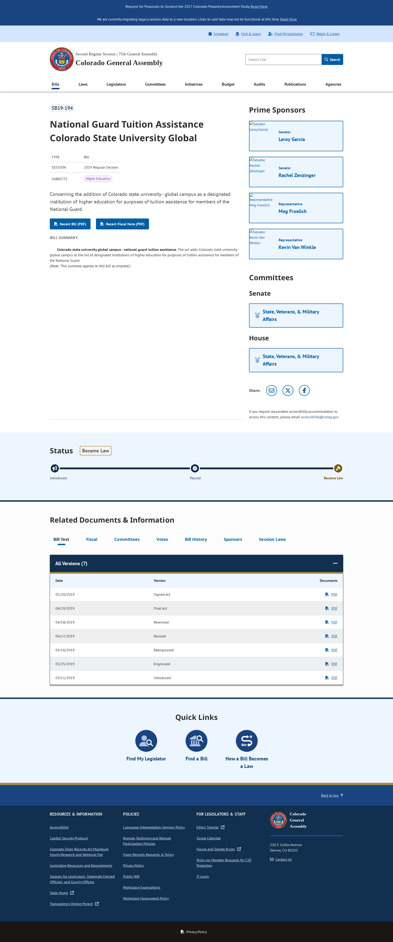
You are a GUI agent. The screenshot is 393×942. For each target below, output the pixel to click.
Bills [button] (55, 84)
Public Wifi (131, 876)
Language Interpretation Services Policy (154, 827)
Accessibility (59, 827)
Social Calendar (208, 838)
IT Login (202, 876)
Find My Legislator (289, 33)
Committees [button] (155, 84)
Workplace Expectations (141, 887)
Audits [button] (259, 84)
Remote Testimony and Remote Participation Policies (147, 841)
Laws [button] (83, 84)
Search (334, 59)
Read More (259, 6)
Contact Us (283, 859)
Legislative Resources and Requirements (81, 865)
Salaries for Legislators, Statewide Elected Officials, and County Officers (82, 879)
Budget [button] (228, 84)
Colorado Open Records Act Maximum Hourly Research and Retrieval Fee (79, 852)
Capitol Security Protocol (69, 838)
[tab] (61, 540)
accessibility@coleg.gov (320, 417)
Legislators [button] (116, 84)
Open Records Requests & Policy (148, 854)
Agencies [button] (333, 84)
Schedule (221, 33)
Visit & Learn (251, 33)
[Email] (271, 390)
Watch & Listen (328, 33)
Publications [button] (295, 84)
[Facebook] (304, 390)
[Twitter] (287, 390)
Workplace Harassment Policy (146, 898)
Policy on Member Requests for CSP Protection (224, 863)
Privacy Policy (133, 865)
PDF (334, 594)
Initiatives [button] (193, 84)
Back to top (330, 795)
